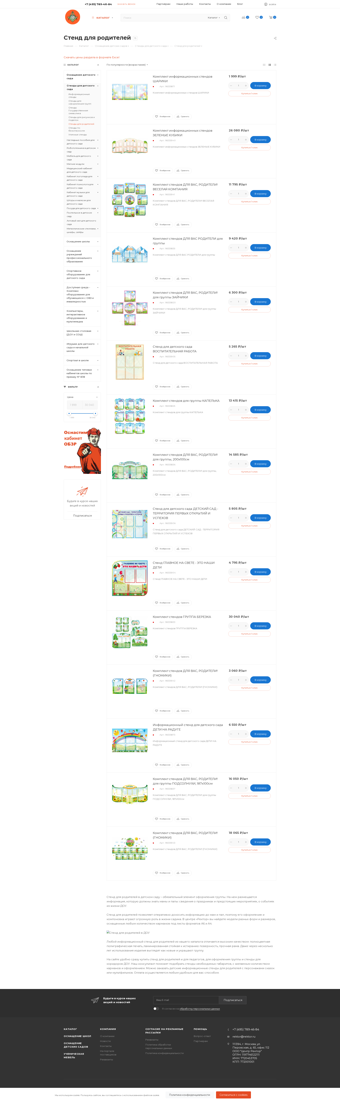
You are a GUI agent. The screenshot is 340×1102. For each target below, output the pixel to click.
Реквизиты (106, 1059)
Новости (105, 1041)
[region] (170, 1095)
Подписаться (233, 1000)
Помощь (200, 1029)
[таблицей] (275, 65)
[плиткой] (264, 65)
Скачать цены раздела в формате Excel (91, 57)
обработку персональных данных (200, 1008)
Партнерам (201, 1041)
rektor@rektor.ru (244, 1036)
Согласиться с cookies (233, 1095)
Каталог (70, 1029)
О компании (107, 1036)
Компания (108, 1029)
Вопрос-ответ (202, 1036)
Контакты (106, 1046)
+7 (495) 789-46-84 (98, 4)
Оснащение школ (77, 1036)
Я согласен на (191, 1008)
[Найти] (225, 17)
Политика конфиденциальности (190, 1095)
